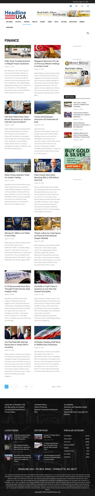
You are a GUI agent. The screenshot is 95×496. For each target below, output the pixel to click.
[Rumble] (76, 6)
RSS (35, 412)
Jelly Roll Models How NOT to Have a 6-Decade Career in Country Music (52, 457)
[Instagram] (88, 6)
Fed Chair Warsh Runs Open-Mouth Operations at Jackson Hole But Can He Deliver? (18, 119)
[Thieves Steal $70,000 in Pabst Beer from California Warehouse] (68, 114)
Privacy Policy (10, 412)
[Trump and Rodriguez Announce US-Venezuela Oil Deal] (47, 107)
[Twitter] (82, 6)
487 (26, 387)
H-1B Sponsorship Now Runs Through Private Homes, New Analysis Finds (17, 289)
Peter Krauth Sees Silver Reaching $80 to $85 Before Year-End (46, 177)
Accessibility (68, 405)
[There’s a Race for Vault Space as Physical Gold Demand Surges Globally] (47, 223)
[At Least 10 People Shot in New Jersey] (38, 437)
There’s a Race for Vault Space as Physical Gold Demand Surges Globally (47, 235)
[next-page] (32, 387)
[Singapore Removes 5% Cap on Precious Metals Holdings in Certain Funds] (47, 51)
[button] (87, 33)
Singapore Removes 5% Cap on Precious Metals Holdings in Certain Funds (47, 63)
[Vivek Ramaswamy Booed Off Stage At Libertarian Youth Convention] (9, 437)
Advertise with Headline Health (75, 407)
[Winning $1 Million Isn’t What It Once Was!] (18, 223)
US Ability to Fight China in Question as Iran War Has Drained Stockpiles (45, 289)
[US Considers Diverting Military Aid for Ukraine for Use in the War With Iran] (9, 447)
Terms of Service (40, 407)
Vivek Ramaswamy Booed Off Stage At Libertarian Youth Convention (22, 437)
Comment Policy (40, 405)
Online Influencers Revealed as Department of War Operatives (81, 125)
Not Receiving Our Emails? (15, 407)
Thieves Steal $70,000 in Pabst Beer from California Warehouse (81, 115)
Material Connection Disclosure (46, 409)
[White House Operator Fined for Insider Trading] (18, 165)
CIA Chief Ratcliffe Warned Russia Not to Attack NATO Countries (16, 344)
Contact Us (68, 409)
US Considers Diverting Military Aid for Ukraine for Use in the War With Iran (22, 447)
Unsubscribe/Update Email (15, 409)
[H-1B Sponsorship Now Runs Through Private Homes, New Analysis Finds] (18, 277)
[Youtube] (70, 6)
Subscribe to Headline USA (15, 405)
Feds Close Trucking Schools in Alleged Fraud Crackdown (81, 104)
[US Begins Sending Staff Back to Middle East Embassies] (47, 332)
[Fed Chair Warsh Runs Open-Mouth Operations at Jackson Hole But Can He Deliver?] (18, 107)
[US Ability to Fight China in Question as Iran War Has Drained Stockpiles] (47, 277)
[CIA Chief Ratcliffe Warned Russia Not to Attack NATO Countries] (18, 332)
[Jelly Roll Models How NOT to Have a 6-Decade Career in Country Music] (38, 457)
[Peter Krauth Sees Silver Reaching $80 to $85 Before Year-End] (47, 165)
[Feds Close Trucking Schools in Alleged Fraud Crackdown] (18, 51)
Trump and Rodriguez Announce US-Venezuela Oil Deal (46, 119)
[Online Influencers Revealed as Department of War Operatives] (68, 125)
